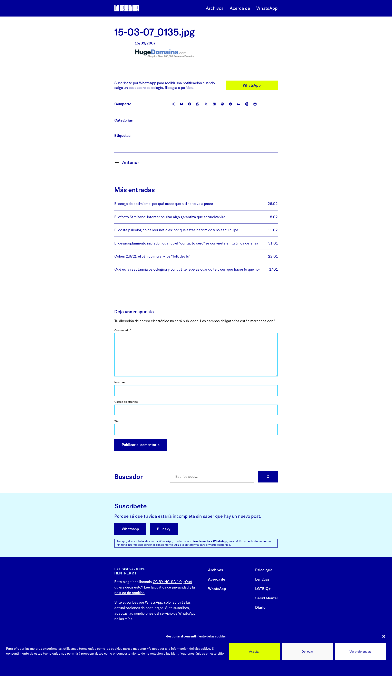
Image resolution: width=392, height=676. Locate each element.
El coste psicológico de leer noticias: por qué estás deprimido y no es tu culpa (176, 230)
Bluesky (163, 529)
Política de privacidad (52, 668)
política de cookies (129, 592)
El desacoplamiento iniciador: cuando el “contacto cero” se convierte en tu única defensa (186, 243)
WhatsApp (252, 85)
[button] (384, 636)
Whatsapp (130, 529)
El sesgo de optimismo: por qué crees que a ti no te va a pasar (163, 203)
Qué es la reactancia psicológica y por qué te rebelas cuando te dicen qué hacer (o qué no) (187, 269)
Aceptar (254, 651)
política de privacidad (171, 587)
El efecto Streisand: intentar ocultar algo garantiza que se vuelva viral (170, 217)
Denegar (307, 651)
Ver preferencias (360, 651)
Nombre (119, 382)
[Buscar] (268, 476)
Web (117, 421)
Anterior (130, 162)
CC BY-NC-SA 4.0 (167, 581)
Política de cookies (20, 668)
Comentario (122, 330)
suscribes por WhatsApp (142, 602)
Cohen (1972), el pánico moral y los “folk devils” (152, 256)
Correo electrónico (126, 402)
